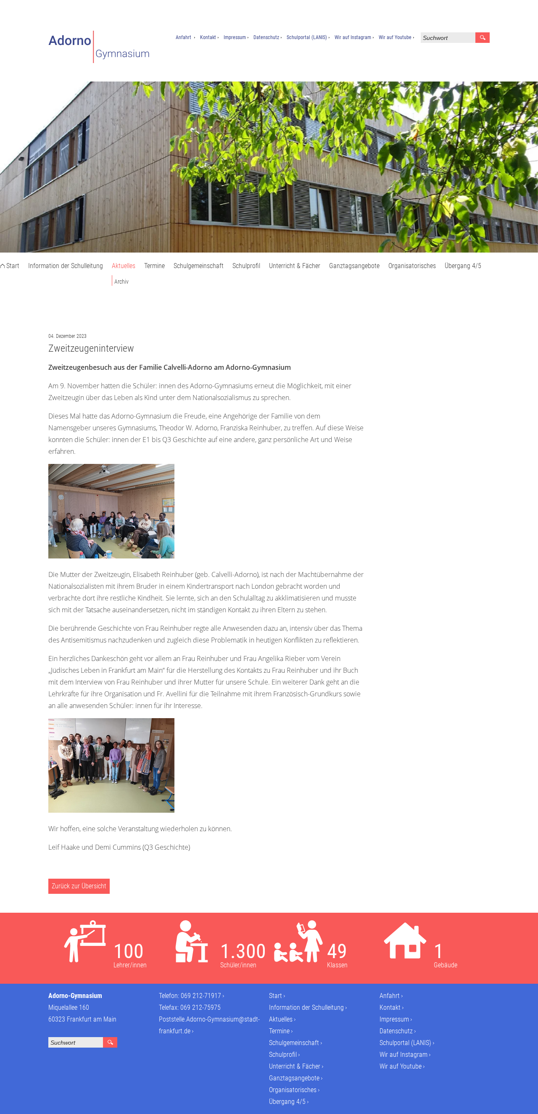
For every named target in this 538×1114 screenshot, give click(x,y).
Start (12, 266)
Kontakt (208, 37)
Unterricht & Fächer (294, 266)
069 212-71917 (201, 996)
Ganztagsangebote (354, 266)
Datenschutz (266, 37)
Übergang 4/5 (463, 266)
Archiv (121, 281)
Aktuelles (123, 266)
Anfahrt (183, 37)
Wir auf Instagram (353, 37)
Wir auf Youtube (395, 37)
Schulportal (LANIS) (307, 37)
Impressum (235, 37)
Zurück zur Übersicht (79, 886)
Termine (154, 266)
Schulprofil (246, 266)
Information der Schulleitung (65, 266)
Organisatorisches (412, 266)
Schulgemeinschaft (199, 266)
